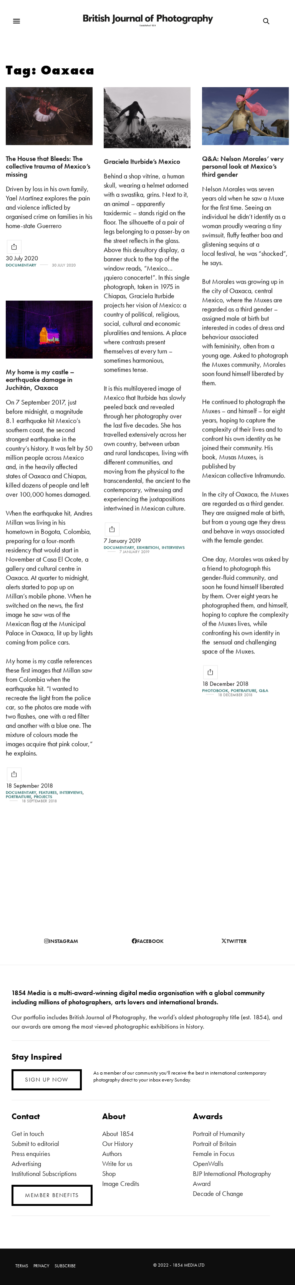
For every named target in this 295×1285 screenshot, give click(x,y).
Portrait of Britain (214, 1143)
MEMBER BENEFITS (52, 1195)
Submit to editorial (35, 1143)
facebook (150, 941)
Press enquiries (31, 1153)
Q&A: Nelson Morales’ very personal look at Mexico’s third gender (243, 166)
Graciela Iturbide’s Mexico (142, 161)
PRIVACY (41, 1266)
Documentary (21, 265)
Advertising (26, 1163)
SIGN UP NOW (46, 1079)
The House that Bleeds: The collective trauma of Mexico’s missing (48, 166)
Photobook (215, 690)
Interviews (173, 548)
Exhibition (148, 548)
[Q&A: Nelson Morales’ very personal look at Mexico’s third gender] (245, 116)
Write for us (117, 1163)
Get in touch (28, 1133)
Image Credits (120, 1183)
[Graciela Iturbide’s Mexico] (147, 117)
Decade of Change (218, 1193)
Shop (109, 1173)
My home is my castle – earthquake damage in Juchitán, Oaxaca (40, 379)
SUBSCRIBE (65, 1266)
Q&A (263, 690)
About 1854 (118, 1133)
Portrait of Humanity (219, 1133)
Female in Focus (213, 1153)
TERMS (21, 1266)
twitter (237, 941)
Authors (112, 1153)
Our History (117, 1143)
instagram (63, 941)
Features (48, 793)
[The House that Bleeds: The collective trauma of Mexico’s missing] (49, 116)
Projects (43, 797)
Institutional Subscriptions (44, 1173)
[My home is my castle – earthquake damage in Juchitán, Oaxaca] (49, 330)
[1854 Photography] (148, 21)
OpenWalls (208, 1163)
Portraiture (243, 690)
